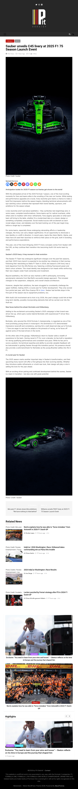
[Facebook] (7, 184)
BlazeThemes (59, 786)
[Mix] (31, 184)
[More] (39, 184)
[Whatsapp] (35, 184)
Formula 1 (10, 41)
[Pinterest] (23, 184)
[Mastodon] (27, 184)
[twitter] (36, 5)
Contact (47, 770)
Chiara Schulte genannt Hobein (35, 598)
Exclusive (34, 654)
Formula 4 (42, 654)
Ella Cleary (11, 54)
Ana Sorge (28, 573)
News (18, 41)
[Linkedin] (19, 184)
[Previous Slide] (66, 716)
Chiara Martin (29, 553)
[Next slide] (69, 716)
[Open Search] (69, 34)
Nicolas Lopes (29, 533)
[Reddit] (15, 184)
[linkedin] (41, 5)
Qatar (43, 290)
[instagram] (39, 5)
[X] (11, 184)
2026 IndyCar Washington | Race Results (40, 570)
